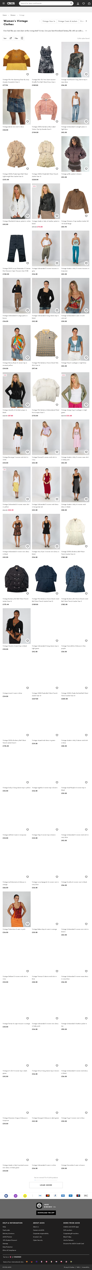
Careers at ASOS (38, 1230)
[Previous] (39, 21)
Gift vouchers (67, 1230)
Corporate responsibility (41, 1233)
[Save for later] (27, 74)
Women (13, 15)
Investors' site (37, 1237)
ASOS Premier (7, 1237)
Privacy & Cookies (69, 1267)
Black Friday (67, 1237)
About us (36, 1227)
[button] (27, 1262)
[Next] (86, 21)
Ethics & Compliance (9, 1250)
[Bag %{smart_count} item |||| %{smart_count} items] (89, 3)
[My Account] (78, 3)
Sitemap (5, 1243)
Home (5, 15)
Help (4, 1227)
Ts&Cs (78, 1267)
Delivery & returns (8, 1233)
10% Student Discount (10, 1240)
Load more (46, 1185)
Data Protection (8, 1247)
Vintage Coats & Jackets (67, 21)
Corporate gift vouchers (71, 1233)
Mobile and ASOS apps (71, 1227)
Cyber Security (38, 1240)
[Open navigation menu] (3, 3)
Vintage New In (49, 21)
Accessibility (85, 1267)
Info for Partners (68, 1240)
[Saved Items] (83, 3)
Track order (6, 1230)
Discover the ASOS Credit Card (73, 1243)
